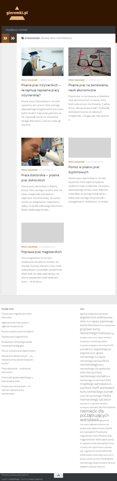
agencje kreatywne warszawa (94, 313)
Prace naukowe (29, 80)
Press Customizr (36, 479)
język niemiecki (105, 337)
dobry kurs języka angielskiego (96, 321)
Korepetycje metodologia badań (93, 341)
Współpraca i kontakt (16, 29)
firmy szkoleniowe (107, 325)
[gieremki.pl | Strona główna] (17, 13)
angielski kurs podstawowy (96, 317)
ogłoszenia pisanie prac (99, 424)
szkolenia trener (93, 459)
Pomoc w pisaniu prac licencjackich (18, 331)
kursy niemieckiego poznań (96, 391)
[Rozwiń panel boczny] (5, 38)
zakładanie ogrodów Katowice (92, 467)
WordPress (14, 479)
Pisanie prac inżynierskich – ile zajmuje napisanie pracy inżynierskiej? (41, 90)
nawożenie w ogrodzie (89, 403)
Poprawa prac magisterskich (41, 252)
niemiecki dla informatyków (102, 407)
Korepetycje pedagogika (88, 345)
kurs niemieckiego (94, 363)
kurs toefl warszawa (100, 388)
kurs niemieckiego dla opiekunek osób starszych (95, 368)
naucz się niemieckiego (91, 395)
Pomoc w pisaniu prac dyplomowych (19, 350)
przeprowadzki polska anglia (91, 455)
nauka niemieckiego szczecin (95, 398)
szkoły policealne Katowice (104, 463)
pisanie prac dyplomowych (92, 428)
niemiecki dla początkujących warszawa (94, 415)
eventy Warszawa (89, 325)
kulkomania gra (102, 345)
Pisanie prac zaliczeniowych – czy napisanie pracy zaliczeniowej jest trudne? (17, 360)
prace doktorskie (104, 451)
